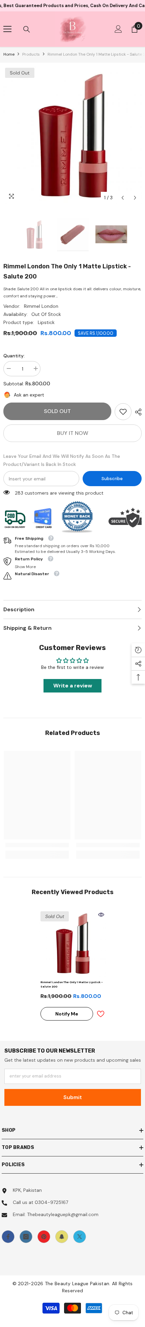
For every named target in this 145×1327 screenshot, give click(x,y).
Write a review (72, 685)
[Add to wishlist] (100, 1014)
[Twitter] (79, 1236)
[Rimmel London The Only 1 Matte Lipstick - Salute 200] (72, 943)
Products (31, 54)
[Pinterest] (43, 1236)
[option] (72, 135)
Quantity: (14, 356)
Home (8, 54)
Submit (72, 1097)
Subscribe (112, 478)
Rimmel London (41, 306)
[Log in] (118, 29)
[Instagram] (26, 1236)
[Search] (27, 29)
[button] (122, 198)
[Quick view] (101, 915)
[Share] (137, 412)
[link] (123, 411)
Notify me (66, 1014)
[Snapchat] (61, 1236)
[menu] (7, 29)
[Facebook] (8, 1236)
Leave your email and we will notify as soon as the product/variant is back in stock (61, 460)
